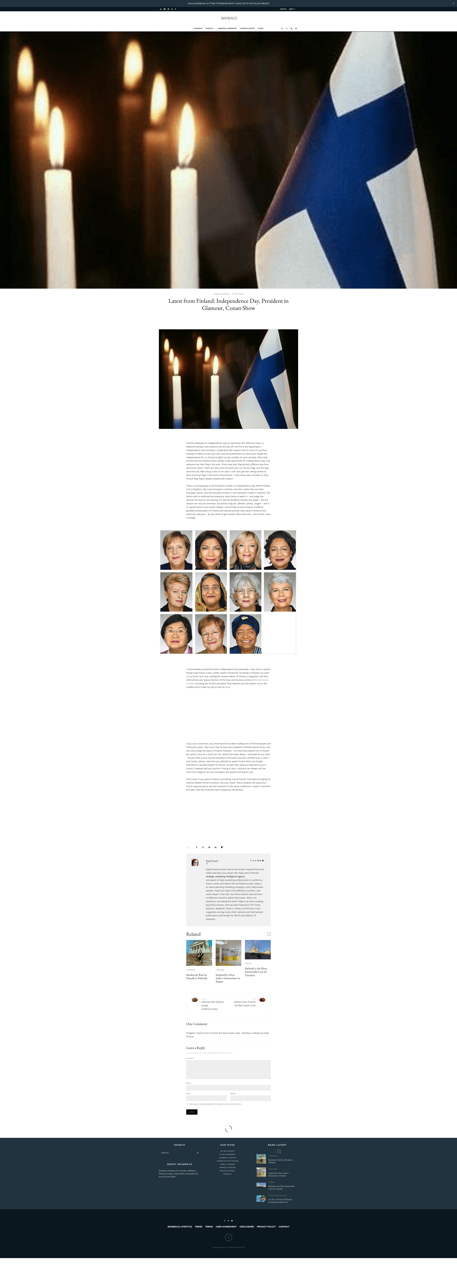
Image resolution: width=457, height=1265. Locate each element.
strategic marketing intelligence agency (225, 876)
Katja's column (222, 294)
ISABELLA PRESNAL (227, 1164)
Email (188, 1093)
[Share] (196, 847)
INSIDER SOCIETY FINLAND (227, 1161)
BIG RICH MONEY (228, 1151)
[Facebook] (175, 9)
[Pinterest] (168, 9)
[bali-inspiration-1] (261, 1198)
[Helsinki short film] (258, 949)
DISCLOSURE (247, 1226)
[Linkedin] (161, 9)
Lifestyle (209, 28)
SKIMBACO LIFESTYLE (227, 1158)
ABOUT (291, 9)
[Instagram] (172, 9)
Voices (260, 28)
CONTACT (283, 9)
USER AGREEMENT (226, 1226)
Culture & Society (247, 28)
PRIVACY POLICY (266, 1226)
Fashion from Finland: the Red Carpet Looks (245, 1002)
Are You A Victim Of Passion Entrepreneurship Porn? (280, 1200)
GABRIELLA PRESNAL (227, 1167)
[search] (197, 1153)
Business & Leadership (227, 28)
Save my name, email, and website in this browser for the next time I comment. (215, 1104)
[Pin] (209, 847)
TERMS (209, 1226)
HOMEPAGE (198, 28)
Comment (190, 1058)
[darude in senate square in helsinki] (199, 953)
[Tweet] (203, 847)
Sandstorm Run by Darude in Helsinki (196, 976)
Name (188, 1083)
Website (233, 1093)
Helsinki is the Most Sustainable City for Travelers (256, 972)
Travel (248, 963)
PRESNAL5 (227, 1174)
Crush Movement (277, 1195)
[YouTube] (164, 9)
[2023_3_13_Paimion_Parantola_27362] (228, 953)
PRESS (198, 1226)
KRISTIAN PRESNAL (227, 1171)
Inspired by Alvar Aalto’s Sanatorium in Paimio (228, 978)
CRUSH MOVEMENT (227, 1154)
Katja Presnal (212, 860)
